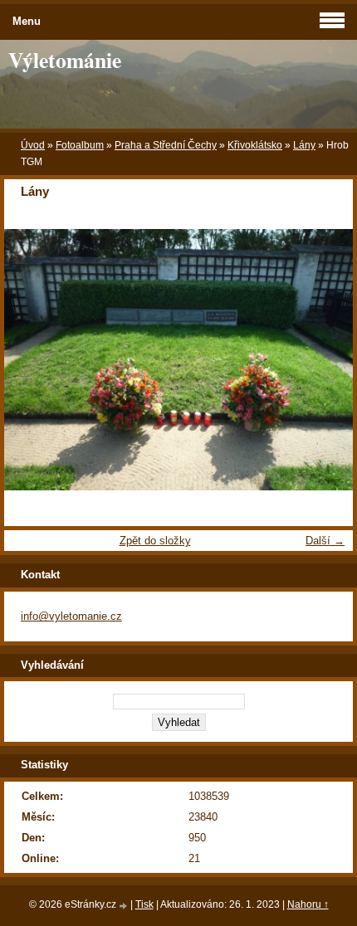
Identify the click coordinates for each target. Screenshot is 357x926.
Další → (325, 540)
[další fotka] (326, 359)
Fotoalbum (80, 145)
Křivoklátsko (254, 145)
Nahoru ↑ (308, 904)
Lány (304, 145)
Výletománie (64, 60)
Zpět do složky (155, 540)
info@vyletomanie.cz (71, 616)
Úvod (33, 145)
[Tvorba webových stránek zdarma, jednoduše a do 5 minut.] (124, 905)
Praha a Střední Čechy (166, 145)
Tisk (144, 904)
